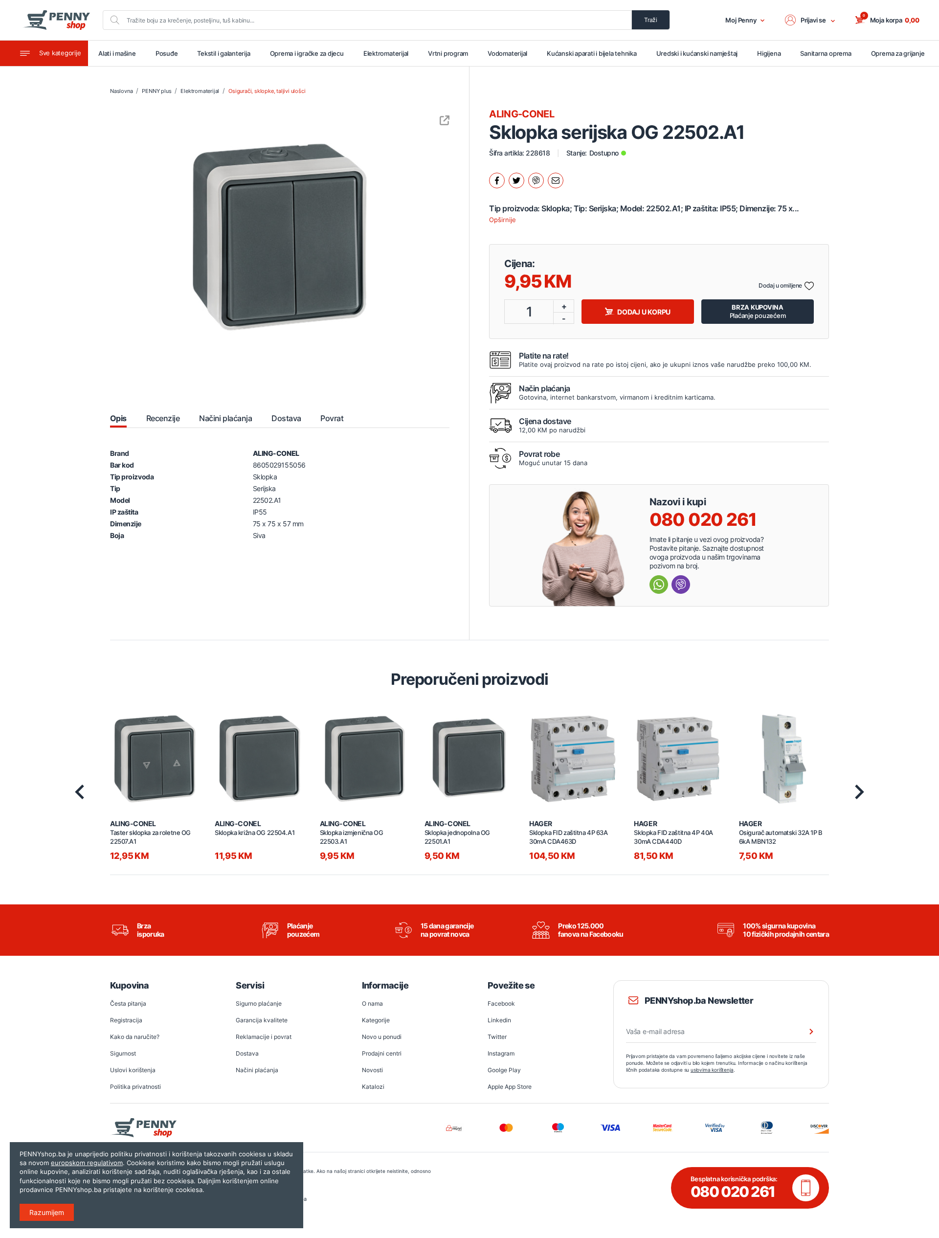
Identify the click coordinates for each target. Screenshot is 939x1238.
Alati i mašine (117, 53)
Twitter (497, 1036)
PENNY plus (156, 91)
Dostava (247, 1053)
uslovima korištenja (712, 1070)
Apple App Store (510, 1086)
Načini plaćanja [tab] (225, 418)
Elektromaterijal (385, 53)
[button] (810, 20)
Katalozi (373, 1086)
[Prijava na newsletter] (805, 1031)
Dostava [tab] (286, 418)
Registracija (126, 1020)
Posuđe (167, 53)
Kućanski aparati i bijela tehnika (591, 53)
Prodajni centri (382, 1053)
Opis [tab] (118, 418)
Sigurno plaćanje (259, 1003)
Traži (650, 19)
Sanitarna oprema (825, 53)
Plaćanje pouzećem (758, 311)
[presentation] (79, 792)
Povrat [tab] (331, 418)
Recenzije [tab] (162, 418)
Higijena (769, 53)
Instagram (501, 1053)
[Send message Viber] (680, 584)
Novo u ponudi (382, 1036)
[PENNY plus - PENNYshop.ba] (56, 20)
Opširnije (502, 220)
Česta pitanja (128, 1003)
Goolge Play (504, 1070)
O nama (372, 1003)
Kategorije (376, 1020)
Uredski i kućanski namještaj (697, 53)
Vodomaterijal (507, 53)
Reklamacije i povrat (263, 1036)
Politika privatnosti (135, 1086)
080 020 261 (703, 519)
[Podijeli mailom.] (555, 180)
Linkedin (499, 1020)
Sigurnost (123, 1053)
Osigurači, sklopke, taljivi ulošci (266, 91)
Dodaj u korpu (644, 312)
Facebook (501, 1003)
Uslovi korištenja (133, 1070)
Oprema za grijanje (898, 53)
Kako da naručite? (134, 1036)
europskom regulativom (87, 1163)
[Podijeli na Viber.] (536, 180)
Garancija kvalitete (262, 1020)
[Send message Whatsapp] (658, 584)
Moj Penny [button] (741, 20)
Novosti (372, 1070)
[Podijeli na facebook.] (497, 180)
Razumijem (46, 1212)
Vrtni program (448, 53)
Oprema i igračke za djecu (307, 53)
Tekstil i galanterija (223, 53)
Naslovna (121, 91)
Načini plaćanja (257, 1070)
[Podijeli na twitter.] (516, 180)
